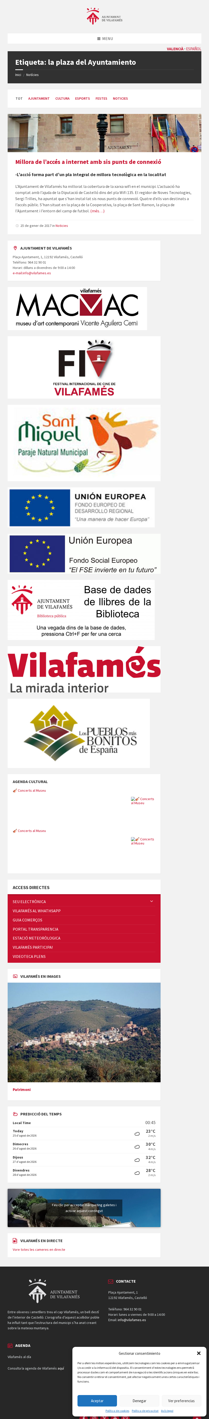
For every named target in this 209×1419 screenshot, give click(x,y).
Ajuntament (39, 98)
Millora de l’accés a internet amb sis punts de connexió (88, 162)
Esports (82, 98)
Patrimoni (22, 1089)
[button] (198, 1353)
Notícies (32, 74)
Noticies (120, 98)
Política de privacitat (145, 1411)
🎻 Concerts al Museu (29, 790)
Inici (18, 74)
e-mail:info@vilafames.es (32, 273)
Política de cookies (117, 1411)
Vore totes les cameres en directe (39, 1249)
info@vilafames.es (132, 1320)
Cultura (62, 98)
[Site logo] (104, 23)
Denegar (139, 1400)
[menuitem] (84, 901)
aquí (61, 1368)
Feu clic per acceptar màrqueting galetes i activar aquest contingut (84, 1208)
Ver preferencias (181, 1400)
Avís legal (167, 1411)
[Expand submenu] (151, 901)
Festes (101, 98)
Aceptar (97, 1400)
